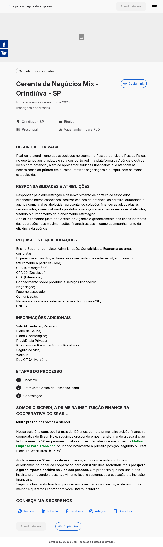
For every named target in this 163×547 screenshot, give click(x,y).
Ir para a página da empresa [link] (32, 6)
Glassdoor (125, 511)
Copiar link (136, 83)
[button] (154, 6)
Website (28, 511)
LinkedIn (52, 511)
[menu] (154, 6)
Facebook (76, 511)
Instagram (101, 511)
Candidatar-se (131, 6)
